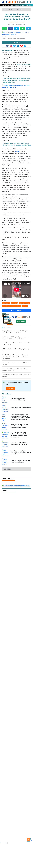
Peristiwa (16, 5)
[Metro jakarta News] (13, 2)
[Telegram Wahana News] (25, 46)
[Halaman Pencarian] (30, 2)
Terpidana (25, 306)
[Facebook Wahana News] (7, 46)
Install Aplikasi (21, 321)
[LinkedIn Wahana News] (18, 46)
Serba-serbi (10, 5)
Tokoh (22, 5)
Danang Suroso (6, 303)
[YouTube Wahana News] (21, 46)
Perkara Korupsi (6, 306)
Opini (26, 5)
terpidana (17, 151)
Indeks (30, 5)
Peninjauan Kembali (24, 303)
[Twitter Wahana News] (14, 46)
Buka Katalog (10, 388)
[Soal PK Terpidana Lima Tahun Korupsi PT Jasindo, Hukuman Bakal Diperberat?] (16, 33)
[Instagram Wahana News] (11, 46)
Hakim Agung (14, 303)
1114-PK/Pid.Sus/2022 (24, 64)
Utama (4, 5)
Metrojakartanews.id (8, 50)
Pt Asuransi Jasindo (16, 306)
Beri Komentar (17, 310)
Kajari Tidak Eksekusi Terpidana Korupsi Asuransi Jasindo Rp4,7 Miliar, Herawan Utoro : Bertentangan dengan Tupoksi (15, 356)
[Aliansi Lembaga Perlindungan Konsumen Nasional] (16, 485)
